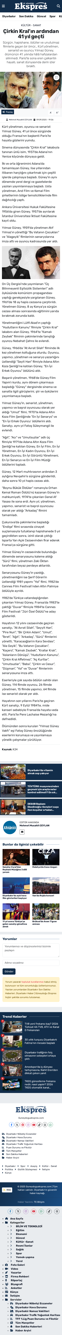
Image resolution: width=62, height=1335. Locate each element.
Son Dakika (26, 16)
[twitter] (18, 1211)
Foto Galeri (17, 1264)
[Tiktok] (39, 1124)
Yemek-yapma (24, 1257)
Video (14, 1268)
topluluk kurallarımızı (33, 982)
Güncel (41, 16)
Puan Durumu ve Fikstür (19, 1147)
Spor (53, 16)
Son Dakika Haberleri (17, 1154)
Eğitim (19, 1230)
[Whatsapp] (50, 1124)
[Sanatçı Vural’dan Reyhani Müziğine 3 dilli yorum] (16, 856)
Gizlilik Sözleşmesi (27, 1169)
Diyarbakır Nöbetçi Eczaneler (21, 1134)
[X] (17, 1124)
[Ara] (58, 6)
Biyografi (16, 1284)
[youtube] (33, 1211)
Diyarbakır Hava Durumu (19, 1137)
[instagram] (25, 1211)
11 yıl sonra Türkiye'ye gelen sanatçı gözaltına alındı (15, 924)
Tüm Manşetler (14, 1151)
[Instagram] (28, 1124)
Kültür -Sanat (24, 1241)
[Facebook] (11, 1124)
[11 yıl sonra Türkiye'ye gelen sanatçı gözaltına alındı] (16, 911)
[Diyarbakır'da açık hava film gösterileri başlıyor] (16, 885)
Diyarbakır (8, 16)
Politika (9, 1169)
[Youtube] (33, 1124)
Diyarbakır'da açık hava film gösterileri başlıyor (15, 896)
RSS (8, 1190)
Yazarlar (15, 1272)
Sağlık (19, 1249)
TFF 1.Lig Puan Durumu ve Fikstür (36, 1318)
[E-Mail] (22, 831)
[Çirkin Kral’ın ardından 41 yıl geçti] (31, 90)
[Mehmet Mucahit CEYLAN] (10, 827)
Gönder (9, 971)
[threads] (56, 1211)
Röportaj (16, 1280)
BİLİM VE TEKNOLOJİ (28, 1226)
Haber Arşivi (12, 1157)
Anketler (16, 1287)
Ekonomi (21, 1234)
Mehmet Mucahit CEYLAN (20, 120)
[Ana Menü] (3, 6)
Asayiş (33, 1166)
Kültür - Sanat (31, 25)
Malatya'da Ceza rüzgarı (44, 867)
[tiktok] (49, 1211)
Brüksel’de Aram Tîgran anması (44, 922)
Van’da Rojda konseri (43, 895)
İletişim (46, 1169)
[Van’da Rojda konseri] (46, 885)
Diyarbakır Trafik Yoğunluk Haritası (24, 1144)
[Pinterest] (22, 1124)
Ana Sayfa (16, 1218)
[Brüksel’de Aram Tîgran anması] (46, 911)
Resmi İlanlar (24, 1245)
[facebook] (10, 1211)
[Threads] (44, 1124)
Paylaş (9, 112)
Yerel (19, 1261)
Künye (8, 1172)
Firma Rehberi (19, 1276)
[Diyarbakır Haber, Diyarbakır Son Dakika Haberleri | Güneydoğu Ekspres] (31, 6)
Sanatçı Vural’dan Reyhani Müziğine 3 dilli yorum (15, 869)
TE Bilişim (39, 1202)
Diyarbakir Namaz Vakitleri (20, 1140)
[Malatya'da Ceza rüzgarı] (46, 856)
